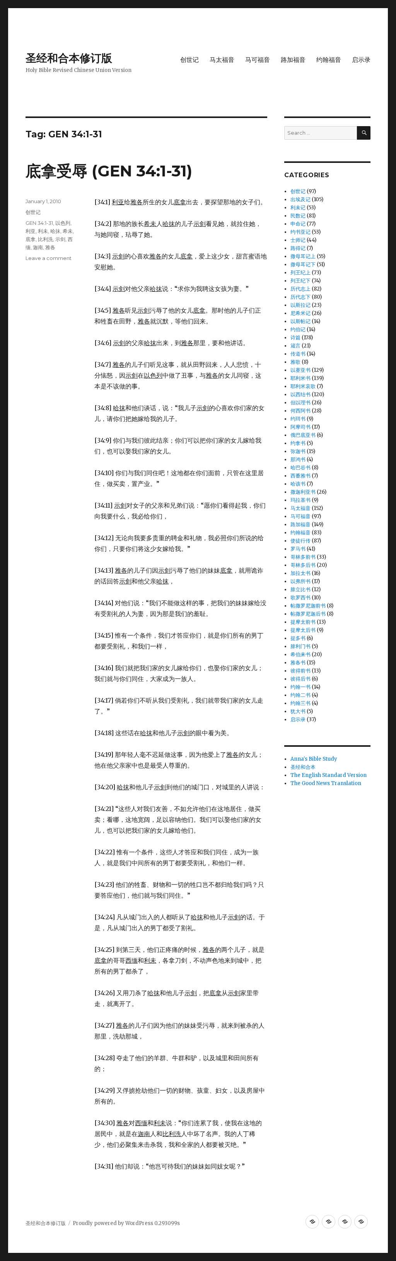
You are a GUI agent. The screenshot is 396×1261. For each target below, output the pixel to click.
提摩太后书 (303, 630)
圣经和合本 (303, 767)
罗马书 (298, 549)
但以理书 (300, 402)
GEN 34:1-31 (39, 223)
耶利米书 (300, 378)
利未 (43, 231)
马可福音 (257, 59)
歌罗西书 (300, 597)
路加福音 (293, 59)
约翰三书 (300, 703)
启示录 (361, 59)
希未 (68, 231)
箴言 (295, 345)
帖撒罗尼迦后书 (308, 614)
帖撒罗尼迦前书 (308, 605)
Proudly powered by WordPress (113, 1223)
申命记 (298, 224)
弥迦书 (298, 451)
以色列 (62, 223)
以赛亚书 (300, 370)
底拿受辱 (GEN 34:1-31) (109, 170)
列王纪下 (300, 280)
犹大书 (298, 711)
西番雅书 (300, 475)
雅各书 (298, 662)
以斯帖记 (300, 321)
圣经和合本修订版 (69, 58)
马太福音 (222, 59)
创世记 (189, 59)
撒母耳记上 (303, 256)
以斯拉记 (300, 305)
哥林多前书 (303, 557)
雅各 (50, 247)
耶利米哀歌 (303, 386)
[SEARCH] (363, 133)
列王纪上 (300, 272)
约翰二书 (300, 695)
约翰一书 (300, 687)
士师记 (298, 240)
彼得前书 (300, 670)
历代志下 (300, 297)
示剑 (60, 239)
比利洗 (45, 239)
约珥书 (298, 419)
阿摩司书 (300, 427)
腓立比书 (300, 589)
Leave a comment (49, 258)
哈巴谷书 (300, 467)
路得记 (298, 248)
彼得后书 (300, 679)
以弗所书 (300, 581)
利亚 (31, 231)
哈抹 (55, 231)
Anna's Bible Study (313, 759)
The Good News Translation (325, 783)
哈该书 (298, 484)
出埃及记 (300, 199)
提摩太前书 (303, 622)
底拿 (31, 239)
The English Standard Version (328, 775)
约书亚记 (300, 232)
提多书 (298, 638)
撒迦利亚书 (303, 492)
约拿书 (298, 443)
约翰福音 (328, 59)
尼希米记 (300, 313)
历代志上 (300, 289)
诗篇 (295, 337)
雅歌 (295, 362)
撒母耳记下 (303, 264)
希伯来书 (300, 654)
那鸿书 (298, 459)
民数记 (298, 215)
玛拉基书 (300, 500)
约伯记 (298, 329)
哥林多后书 (303, 565)
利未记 (298, 207)
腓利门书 (300, 646)
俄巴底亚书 (303, 435)
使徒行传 (300, 540)
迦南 (38, 247)
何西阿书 (300, 410)
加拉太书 (300, 573)
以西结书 (300, 394)
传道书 (298, 354)
